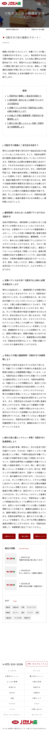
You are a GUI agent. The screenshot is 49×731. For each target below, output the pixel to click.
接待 (22, 612)
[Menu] (44, 3)
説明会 (8, 612)
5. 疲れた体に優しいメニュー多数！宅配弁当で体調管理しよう (25, 125)
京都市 (8, 607)
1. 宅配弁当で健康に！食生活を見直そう (24, 95)
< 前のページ (9, 536)
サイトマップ (37, 715)
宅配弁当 (16, 607)
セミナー (16, 612)
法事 (37, 612)
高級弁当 (27, 618)
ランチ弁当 (17, 618)
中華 (22, 607)
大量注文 (8, 618)
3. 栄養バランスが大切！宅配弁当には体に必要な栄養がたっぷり (25, 109)
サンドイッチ (31, 607)
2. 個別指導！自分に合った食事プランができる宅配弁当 (25, 101)
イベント (30, 612)
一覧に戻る (24, 536)
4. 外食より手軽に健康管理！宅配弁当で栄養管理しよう (25, 117)
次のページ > (40, 536)
